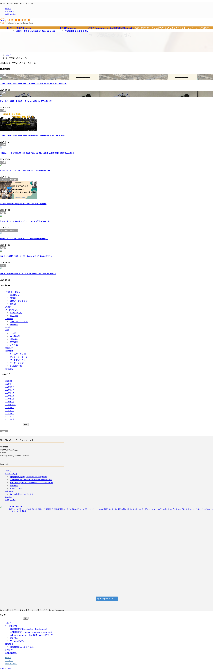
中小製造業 (15, 336)
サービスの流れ (17, 488)
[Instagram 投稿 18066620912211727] (26, 544)
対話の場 (14, 315)
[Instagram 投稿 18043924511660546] (133, 516)
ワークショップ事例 (19, 321)
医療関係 (14, 342)
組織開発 (9, 368)
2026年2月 (9, 398)
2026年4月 (9, 392)
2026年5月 (9, 389)
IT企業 (13, 333)
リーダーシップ (17, 362)
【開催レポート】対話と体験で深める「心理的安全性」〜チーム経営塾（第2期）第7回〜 (32, 135)
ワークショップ (12, 309)
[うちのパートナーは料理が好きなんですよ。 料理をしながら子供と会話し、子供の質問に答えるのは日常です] (80, 552)
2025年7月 (9, 410)
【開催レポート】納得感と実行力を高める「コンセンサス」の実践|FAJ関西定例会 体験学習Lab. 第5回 (37, 153)
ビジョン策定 (16, 312)
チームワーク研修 (18, 353)
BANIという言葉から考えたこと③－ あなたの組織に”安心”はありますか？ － (28, 273)
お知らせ (9, 497)
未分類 (8, 327)
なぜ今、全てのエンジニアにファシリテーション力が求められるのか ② (26, 170)
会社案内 (9, 491)
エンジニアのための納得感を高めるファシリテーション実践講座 (23, 203)
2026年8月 (9, 380)
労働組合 (14, 339)
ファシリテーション (19, 356)
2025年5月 (9, 416)
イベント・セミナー (14, 291)
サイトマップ (11, 11)
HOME (8, 8)
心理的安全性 (16, 365)
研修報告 (14, 324)
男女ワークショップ (19, 300)
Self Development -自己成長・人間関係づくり (31, 482)
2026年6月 (9, 386)
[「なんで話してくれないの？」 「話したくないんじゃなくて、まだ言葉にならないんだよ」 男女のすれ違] (26, 575)
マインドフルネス (18, 359)
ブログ (8, 306)
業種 (7, 330)
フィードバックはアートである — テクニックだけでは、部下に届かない (26, 101)
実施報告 (9, 318)
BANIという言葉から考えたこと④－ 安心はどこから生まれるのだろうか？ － (28, 256)
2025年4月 (9, 419)
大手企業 (14, 345)
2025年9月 (9, 407)
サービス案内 (11, 473)
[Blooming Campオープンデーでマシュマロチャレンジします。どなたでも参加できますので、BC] (26, 528)
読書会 (13, 303)
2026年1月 (9, 401)
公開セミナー (16, 294)
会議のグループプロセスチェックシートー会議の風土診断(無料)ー (24, 238)
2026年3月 (9, 395)
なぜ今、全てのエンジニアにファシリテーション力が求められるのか (25, 221)
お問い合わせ (11, 14)
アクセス (9, 660)
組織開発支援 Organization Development (35, 30)
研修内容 (9, 350)
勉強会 (13, 297)
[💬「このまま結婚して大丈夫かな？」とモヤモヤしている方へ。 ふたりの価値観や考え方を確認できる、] (80, 527)
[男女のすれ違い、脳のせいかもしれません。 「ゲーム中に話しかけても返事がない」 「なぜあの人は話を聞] (80, 579)
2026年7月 (9, 383)
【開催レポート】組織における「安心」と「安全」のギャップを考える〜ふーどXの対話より (33, 83)
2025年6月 (9, 413)
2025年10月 (10, 404)
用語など (9, 348)
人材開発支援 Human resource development (31, 479)
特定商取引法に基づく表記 (76, 30)
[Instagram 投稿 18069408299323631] (133, 544)
